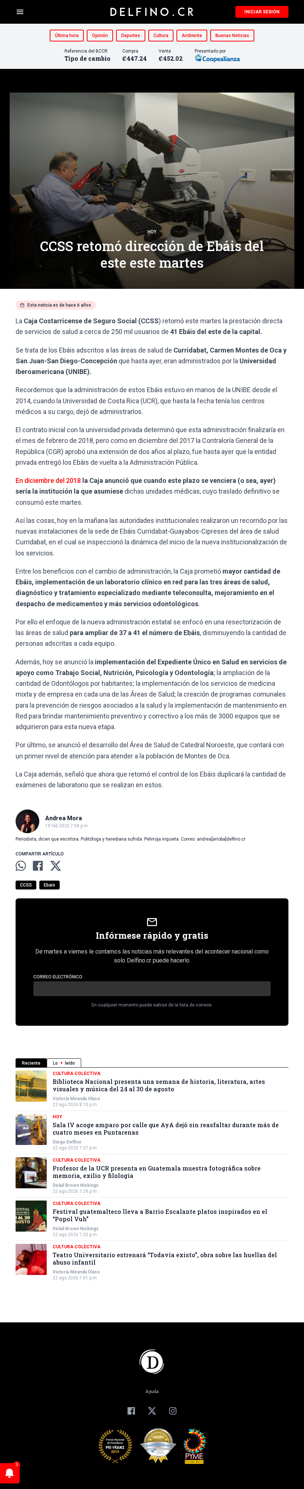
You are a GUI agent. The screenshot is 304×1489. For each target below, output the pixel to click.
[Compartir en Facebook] (38, 866)
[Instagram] (172, 1410)
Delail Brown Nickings (76, 1185)
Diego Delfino (67, 1142)
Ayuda (152, 1391)
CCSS (26, 885)
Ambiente (192, 35)
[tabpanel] (152, 1176)
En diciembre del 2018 (48, 480)
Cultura (160, 35)
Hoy (152, 231)
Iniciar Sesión (262, 11)
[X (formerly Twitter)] (152, 1410)
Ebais (49, 885)
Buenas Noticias (232, 35)
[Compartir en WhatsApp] (21, 866)
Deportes (130, 35)
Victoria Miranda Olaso (76, 1098)
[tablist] (152, 1063)
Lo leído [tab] (64, 1063)
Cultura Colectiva (76, 1073)
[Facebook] (131, 1410)
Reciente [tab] (31, 1063)
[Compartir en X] (56, 866)
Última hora (67, 35)
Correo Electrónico (57, 976)
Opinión (100, 35)
